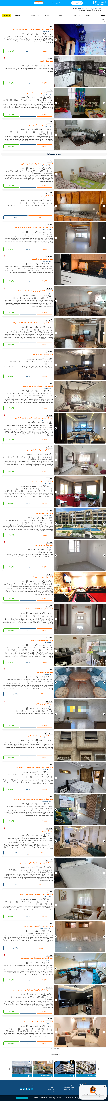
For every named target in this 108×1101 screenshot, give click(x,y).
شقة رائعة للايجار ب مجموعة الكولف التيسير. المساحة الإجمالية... (32, 29)
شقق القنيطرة (80, 8)
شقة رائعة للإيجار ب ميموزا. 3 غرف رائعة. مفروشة (37, 958)
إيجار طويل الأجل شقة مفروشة (43, 577)
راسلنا (52, 1087)
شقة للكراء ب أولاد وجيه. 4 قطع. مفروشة (40, 124)
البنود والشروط (51, 1091)
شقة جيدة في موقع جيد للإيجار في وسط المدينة (38, 608)
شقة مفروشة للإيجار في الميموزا (42, 354)
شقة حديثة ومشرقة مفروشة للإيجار (41, 640)
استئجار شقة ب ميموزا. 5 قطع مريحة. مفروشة (38, 386)
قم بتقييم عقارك (77, 3)
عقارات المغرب (97, 8)
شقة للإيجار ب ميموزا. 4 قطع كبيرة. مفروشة (39, 450)
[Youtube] (24, 1089)
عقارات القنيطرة (88, 8)
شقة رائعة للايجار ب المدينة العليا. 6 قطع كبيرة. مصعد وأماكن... (33, 767)
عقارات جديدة (65, 3)
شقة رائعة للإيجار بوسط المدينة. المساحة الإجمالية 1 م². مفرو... (33, 418)
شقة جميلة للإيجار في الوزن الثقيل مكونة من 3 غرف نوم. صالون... (32, 990)
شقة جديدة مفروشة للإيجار (44, 513)
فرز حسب (104, 19)
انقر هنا (62, 1098)
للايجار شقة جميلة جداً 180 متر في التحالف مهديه (37, 926)
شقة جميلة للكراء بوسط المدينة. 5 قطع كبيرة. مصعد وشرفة (34, 227)
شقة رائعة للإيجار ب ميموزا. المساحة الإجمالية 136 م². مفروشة (33, 322)
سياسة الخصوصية (50, 1093)
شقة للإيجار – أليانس (46, 61)
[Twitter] (29, 1089)
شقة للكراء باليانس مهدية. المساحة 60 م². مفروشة (37, 93)
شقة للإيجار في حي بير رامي (44, 545)
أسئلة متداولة (51, 1089)
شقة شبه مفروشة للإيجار (45, 672)
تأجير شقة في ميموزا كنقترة (44, 704)
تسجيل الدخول (48, 3)
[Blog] (26, 1089)
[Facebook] (32, 1089)
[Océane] (29, 1062)
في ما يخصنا (51, 1085)
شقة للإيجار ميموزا (47, 195)
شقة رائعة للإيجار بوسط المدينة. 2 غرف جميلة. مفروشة (35, 863)
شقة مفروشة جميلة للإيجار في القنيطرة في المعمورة (36, 1021)
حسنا (22, 1097)
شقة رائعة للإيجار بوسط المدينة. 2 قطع (40, 735)
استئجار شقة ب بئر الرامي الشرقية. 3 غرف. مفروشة (36, 164)
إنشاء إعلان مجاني (38, 2)
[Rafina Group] (72, 1062)
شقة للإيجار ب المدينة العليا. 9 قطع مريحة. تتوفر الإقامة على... (33, 799)
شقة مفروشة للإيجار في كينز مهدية (42, 481)
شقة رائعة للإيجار (47, 831)
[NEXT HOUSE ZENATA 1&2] (49, 1062)
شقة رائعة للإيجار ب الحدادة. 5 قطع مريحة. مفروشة (36, 894)
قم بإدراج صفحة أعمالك (69, 1087)
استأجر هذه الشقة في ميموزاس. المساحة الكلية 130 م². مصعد (33, 291)
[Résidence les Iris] (92, 1062)
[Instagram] (21, 1089)
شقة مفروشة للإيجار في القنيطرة (42, 259)
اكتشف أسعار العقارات (69, 1089)
